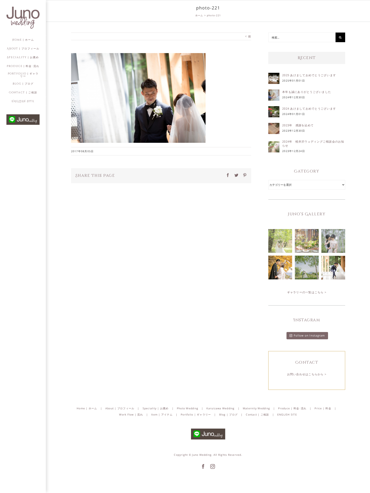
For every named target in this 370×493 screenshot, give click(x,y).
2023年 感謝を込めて (298, 125)
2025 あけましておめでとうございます (309, 75)
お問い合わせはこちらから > (307, 374)
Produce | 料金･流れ (292, 408)
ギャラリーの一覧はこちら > (307, 292)
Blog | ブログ (228, 414)
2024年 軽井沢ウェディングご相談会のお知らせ (313, 143)
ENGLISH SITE (287, 414)
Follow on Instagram (309, 335)
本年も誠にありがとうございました (306, 92)
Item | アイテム (162, 414)
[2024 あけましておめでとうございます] (273, 109)
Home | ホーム (87, 408)
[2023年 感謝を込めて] (273, 126)
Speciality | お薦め (156, 408)
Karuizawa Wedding (220, 408)
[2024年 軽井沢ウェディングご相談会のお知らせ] (273, 144)
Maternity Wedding (256, 408)
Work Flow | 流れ (131, 414)
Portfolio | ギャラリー (196, 414)
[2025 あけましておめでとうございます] (273, 76)
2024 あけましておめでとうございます (309, 108)
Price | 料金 (323, 408)
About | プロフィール (119, 408)
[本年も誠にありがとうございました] (273, 92)
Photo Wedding (187, 408)
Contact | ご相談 (257, 414)
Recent (307, 58)
